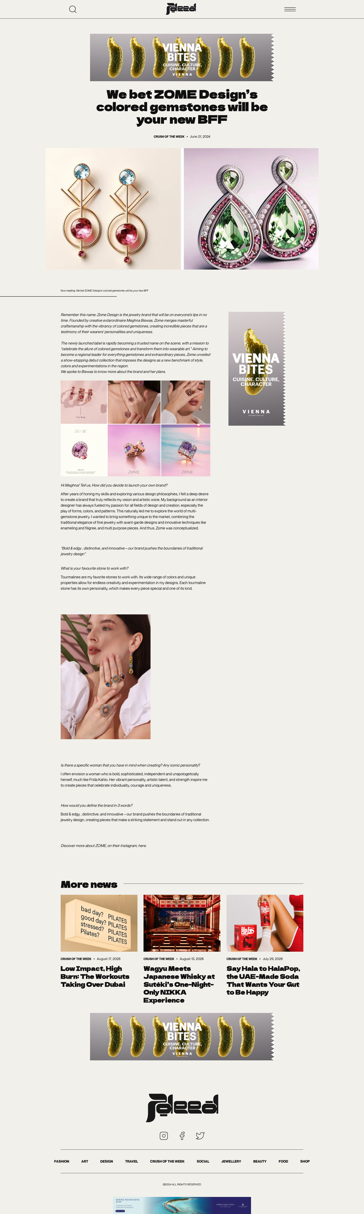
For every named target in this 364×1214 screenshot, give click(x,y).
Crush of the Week (167, 1161)
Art (84, 1161)
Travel (131, 1161)
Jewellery (231, 1161)
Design (106, 1161)
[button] (290, 9)
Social (203, 1161)
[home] (181, 9)
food (283, 1161)
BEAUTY (260, 1161)
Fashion (61, 1161)
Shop (305, 1161)
